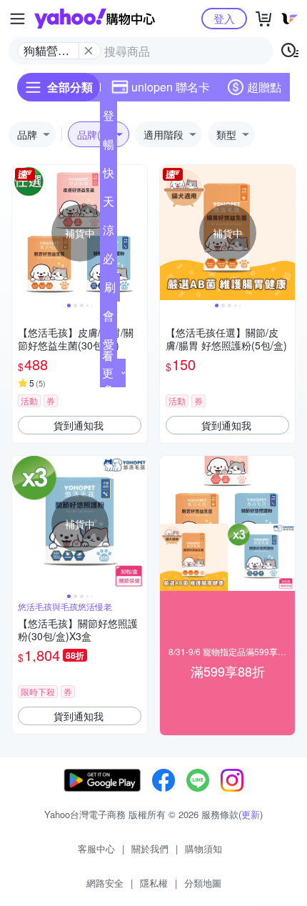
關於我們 (149, 848)
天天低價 (108, 204)
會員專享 (108, 318)
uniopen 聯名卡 (170, 87)
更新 (250, 814)
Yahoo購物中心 (94, 19)
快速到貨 (108, 175)
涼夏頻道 (108, 232)
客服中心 (96, 848)
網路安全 (105, 883)
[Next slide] (138, 233)
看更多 (108, 372)
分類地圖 (202, 883)
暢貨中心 (108, 147)
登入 (224, 18)
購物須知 (203, 848)
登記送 (108, 118)
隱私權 (154, 883)
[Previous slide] (21, 233)
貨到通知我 (79, 425)
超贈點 (264, 87)
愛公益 (108, 347)
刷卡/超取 (110, 290)
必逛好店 (108, 261)
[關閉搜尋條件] (88, 50)
